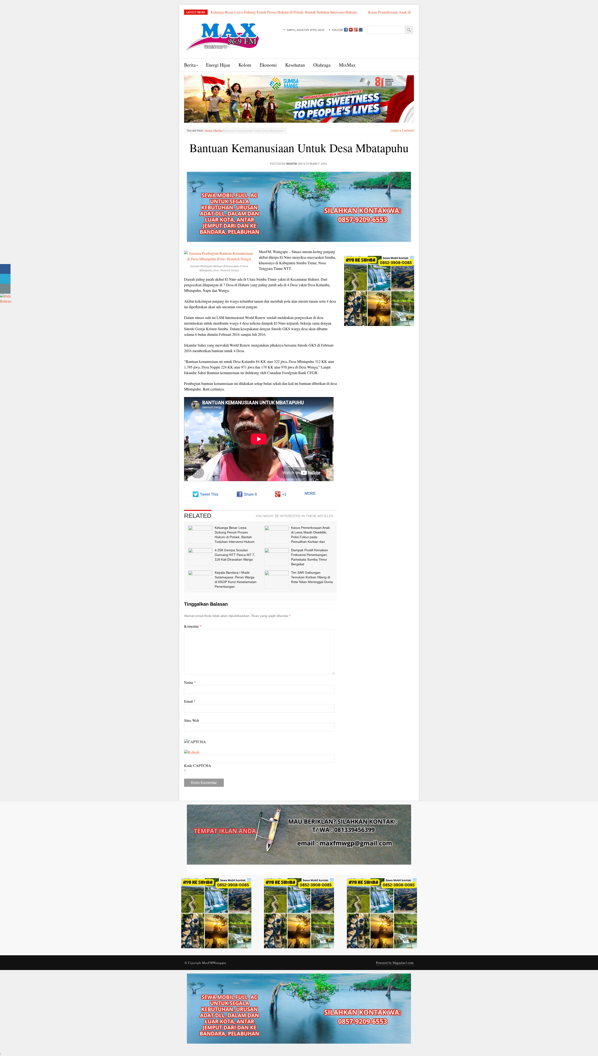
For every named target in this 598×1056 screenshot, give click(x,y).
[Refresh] (191, 752)
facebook (346, 30)
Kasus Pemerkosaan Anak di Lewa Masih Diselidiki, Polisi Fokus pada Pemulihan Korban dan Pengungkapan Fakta (309, 15)
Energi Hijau (218, 65)
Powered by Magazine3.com (394, 962)
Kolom (244, 65)
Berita (190, 65)
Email (190, 701)
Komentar (193, 626)
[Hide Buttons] (6, 298)
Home (208, 130)
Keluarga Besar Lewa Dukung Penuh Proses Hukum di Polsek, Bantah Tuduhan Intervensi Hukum (284, 12)
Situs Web (191, 720)
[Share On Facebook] (5, 269)
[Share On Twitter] (5, 279)
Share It (250, 494)
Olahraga (322, 65)
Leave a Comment (402, 130)
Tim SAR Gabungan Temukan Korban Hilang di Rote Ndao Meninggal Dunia (312, 577)
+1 (284, 494)
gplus (356, 30)
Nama (190, 682)
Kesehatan (295, 65)
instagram (361, 30)
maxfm (291, 163)
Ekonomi (268, 65)
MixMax (347, 65)
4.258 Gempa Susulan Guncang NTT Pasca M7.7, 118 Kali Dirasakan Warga (235, 554)
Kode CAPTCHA (197, 765)
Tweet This (209, 494)
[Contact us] (5, 289)
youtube (351, 30)
